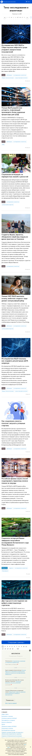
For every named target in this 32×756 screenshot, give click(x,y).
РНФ (3, 144)
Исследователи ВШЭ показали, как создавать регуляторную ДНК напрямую (15, 360)
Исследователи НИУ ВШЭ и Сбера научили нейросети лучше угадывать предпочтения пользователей (14, 48)
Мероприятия (15, 653)
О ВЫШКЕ (4, 712)
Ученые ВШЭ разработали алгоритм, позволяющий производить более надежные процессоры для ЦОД (13, 111)
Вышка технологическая (8, 77)
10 (23, 646)
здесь (25, 744)
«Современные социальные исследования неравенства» (15, 661)
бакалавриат (5, 571)
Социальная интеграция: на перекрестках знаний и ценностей (15, 175)
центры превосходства (7, 204)
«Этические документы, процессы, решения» (13, 682)
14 (7, 649)
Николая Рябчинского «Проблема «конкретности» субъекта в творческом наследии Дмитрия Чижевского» (15, 672)
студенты (11, 568)
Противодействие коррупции (8, 730)
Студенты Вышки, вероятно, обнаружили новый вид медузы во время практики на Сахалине (15, 236)
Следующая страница (15, 642)
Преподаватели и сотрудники (8, 720)
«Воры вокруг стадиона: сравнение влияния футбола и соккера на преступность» (15, 693)
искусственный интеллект (21, 77)
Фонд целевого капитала (7, 728)
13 (5, 649)
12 (2, 649)
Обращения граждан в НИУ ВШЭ (9, 726)
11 (26, 646)
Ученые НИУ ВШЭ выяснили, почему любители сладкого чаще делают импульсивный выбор (14, 298)
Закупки (3, 724)
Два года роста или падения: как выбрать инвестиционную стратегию (14, 603)
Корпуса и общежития (7, 722)
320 (18, 649)
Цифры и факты (5, 714)
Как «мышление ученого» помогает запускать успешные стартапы (13, 423)
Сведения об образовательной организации (12, 736)
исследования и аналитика (20, 75)
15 (10, 649)
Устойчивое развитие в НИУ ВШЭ (9, 718)
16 (12, 649)
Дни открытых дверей (11, 703)
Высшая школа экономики (9, 1)
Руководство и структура (7, 716)
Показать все (9, 700)
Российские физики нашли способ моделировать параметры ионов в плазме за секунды (15, 480)
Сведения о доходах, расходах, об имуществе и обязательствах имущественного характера (12, 733)
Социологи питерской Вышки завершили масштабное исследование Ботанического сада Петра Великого (15, 541)
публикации (9, 75)
